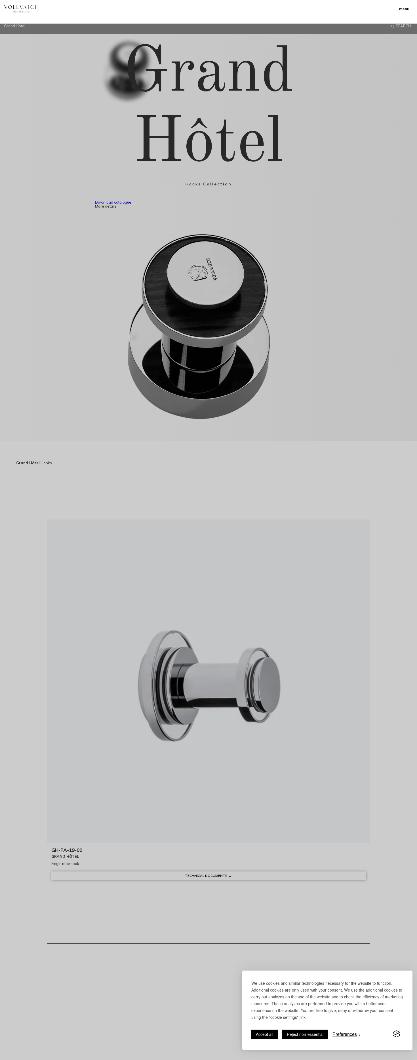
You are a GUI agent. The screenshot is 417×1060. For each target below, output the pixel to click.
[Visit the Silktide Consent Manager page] (396, 1034)
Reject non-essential (305, 1034)
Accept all (264, 1034)
